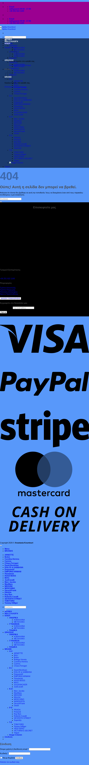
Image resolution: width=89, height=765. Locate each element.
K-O (11, 117)
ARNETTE (18, 81)
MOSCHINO (19, 127)
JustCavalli (18, 115)
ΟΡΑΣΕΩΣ (9, 60)
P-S (10, 136)
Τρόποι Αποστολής (8, 288)
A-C (11, 651)
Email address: (6, 308)
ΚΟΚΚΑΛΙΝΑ (19, 48)
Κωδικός (4, 753)
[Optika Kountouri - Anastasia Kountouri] (8, 28)
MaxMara (18, 121)
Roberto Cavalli (20, 144)
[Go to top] (1, 545)
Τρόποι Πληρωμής (7, 290)
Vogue (16, 161)
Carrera (17, 92)
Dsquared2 (18, 102)
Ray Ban (17, 142)
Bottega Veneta (20, 87)
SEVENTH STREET (22, 146)
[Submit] (1, 201)
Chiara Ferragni (20, 94)
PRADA (17, 138)
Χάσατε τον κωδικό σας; (10, 762)
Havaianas (18, 106)
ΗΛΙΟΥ (7, 44)
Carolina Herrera (21, 90)
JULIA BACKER (20, 113)
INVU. (16, 110)
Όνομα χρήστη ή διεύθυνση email (14, 749)
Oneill (16, 133)
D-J (10, 96)
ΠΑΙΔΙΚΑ (13, 58)
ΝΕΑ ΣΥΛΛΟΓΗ (11, 41)
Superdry (17, 148)
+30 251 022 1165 (7, 279)
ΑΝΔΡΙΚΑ (13, 46)
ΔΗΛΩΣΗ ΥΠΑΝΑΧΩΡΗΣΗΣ (10, 298)
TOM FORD (19, 152)
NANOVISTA (19, 129)
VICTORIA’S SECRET (23, 159)
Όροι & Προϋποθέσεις (9, 294)
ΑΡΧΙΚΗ (8, 39)
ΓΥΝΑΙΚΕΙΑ (14, 69)
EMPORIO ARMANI (22, 104)
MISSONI (18, 123)
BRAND (8, 649)
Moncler (17, 125)
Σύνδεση (19, 758)
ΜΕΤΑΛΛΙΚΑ (19, 50)
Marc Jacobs (19, 119)
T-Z (10, 150)
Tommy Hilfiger (20, 154)
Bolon (16, 85)
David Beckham (20, 98)
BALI (16, 83)
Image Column (15, 735)
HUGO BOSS (19, 108)
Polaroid (17, 140)
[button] (10, 48)
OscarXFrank (19, 131)
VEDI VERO (19, 156)
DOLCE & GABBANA (23, 100)
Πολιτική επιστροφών (8, 292)
